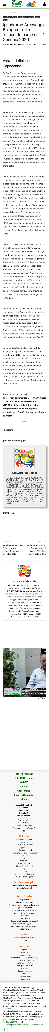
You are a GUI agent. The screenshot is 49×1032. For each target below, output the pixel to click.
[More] (43, 50)
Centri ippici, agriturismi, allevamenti (24, 905)
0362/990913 (11, 1022)
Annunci (23, 786)
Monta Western (24, 863)
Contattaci (23, 808)
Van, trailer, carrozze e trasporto (24, 926)
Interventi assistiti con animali (24, 853)
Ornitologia (25, 974)
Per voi (14, 17)
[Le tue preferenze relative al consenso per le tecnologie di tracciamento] (4, 1029)
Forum (24, 940)
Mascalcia (24, 916)
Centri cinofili (25, 968)
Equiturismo (24, 847)
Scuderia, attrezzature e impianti (24, 921)
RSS (23, 831)
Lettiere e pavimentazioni (24, 913)
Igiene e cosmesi (24, 907)
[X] (11, 50)
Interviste (25, 855)
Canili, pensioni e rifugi (25, 966)
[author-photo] (24, 577)
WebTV (24, 782)
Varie (5, 20)
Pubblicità (23, 813)
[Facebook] (5, 50)
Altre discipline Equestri (24, 877)
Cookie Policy (23, 823)
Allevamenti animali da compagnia (25, 957)
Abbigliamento (25, 900)
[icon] (44, 5)
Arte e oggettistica (25, 963)
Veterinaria (24, 929)
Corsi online (23, 790)
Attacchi (24, 842)
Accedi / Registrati (24, 805)
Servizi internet (23, 816)
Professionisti (24, 918)
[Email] (30, 50)
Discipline (14, 12)
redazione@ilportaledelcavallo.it (15, 1025)
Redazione (23, 810)
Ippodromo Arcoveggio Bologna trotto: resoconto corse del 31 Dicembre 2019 (13, 549)
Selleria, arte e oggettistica (24, 923)
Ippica (38, 17)
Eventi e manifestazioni (26, 17)
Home (5, 12)
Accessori (25, 952)
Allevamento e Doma (24, 839)
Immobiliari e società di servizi (24, 910)
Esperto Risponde (23, 795)
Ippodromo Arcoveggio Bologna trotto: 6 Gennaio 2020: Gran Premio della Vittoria (36, 549)
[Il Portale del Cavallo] (17, 3)
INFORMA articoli (24, 850)
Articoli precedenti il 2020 (25, 938)
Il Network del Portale (14, 44)
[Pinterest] (18, 50)
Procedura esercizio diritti (24, 828)
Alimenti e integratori (24, 902)
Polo (24, 869)
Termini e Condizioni (23, 825)
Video (24, 799)
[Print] (36, 50)
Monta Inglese (25, 861)
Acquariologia (25, 955)
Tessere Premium (23, 773)
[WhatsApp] (24, 50)
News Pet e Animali (24, 866)
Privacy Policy (23, 820)
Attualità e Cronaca (24, 845)
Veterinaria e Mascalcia (24, 874)
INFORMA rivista (24, 778)
